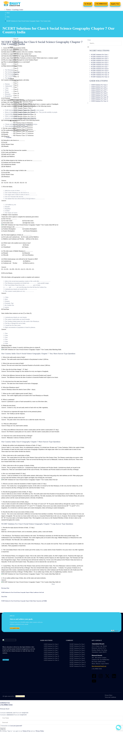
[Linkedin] (114, 676)
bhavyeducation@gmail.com (99, 666)
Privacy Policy (40, 731)
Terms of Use (26, 731)
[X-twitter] (107, 676)
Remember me (5, 725)
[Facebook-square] (94, 676)
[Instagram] (100, 676)
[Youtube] (94, 681)
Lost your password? (16, 725)
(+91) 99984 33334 (97, 668)
